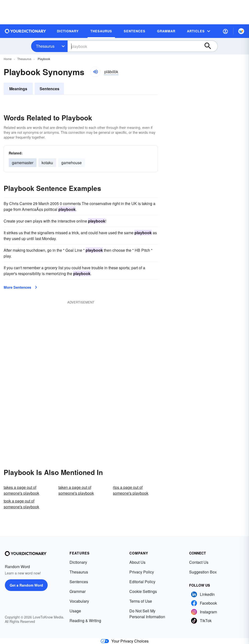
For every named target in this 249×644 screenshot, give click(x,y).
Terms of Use (140, 601)
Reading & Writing (85, 620)
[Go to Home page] (25, 31)
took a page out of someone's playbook (21, 504)
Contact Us (198, 562)
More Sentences (17, 287)
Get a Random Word (26, 585)
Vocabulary (79, 601)
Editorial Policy (142, 581)
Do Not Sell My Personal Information (147, 613)
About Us (137, 562)
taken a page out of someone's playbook (76, 490)
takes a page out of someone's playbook (21, 490)
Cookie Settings (143, 591)
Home (8, 59)
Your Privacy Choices (130, 641)
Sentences (49, 88)
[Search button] (210, 46)
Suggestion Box (203, 572)
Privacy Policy (141, 572)
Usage (75, 611)
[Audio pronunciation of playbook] (95, 72)
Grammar (78, 591)
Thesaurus (45, 46)
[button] (225, 31)
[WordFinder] (241, 31)
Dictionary (78, 562)
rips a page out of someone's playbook (130, 490)
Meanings (18, 88)
